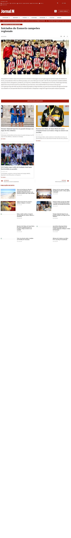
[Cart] (57, 3)
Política (25, 17)
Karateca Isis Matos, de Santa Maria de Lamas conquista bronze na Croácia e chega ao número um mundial (52, 130)
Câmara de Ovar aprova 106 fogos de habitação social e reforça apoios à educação (61, 191)
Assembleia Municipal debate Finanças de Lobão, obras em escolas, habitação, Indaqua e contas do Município (61, 228)
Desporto (15, 17)
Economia (34, 17)
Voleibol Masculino (14, 24)
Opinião (59, 17)
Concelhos (5, 17)
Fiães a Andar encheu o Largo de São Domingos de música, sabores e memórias (25, 215)
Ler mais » (3, 138)
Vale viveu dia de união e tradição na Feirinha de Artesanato (25, 239)
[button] (55, 11)
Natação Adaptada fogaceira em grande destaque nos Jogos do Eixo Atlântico (61, 215)
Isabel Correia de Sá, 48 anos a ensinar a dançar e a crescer (24, 202)
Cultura (52, 17)
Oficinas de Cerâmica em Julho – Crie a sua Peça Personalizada (61, 239)
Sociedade (42, 17)
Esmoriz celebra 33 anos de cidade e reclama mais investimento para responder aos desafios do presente (61, 203)
